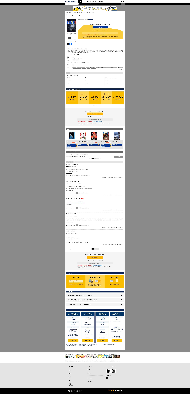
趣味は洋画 (79, 183)
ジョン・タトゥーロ (92, 67)
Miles (76, 216)
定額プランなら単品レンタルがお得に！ (103, 354)
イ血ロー (79, 166)
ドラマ (84, 20)
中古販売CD (95, 1)
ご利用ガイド (114, 3)
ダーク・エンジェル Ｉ (115, 141)
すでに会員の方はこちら (105, 29)
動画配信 (101, 1)
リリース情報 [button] (89, 3)
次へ (100, 158)
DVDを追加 (68, 144)
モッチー (76, 233)
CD (69, 369)
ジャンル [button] (82, 3)
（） (75, 41)
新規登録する (73, 340)
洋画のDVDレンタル (79, 12)
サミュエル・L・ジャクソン (81, 67)
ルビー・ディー (103, 67)
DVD (80, 1)
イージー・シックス (92, 141)
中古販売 (70, 384)
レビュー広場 (89, 378)
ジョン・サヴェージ (93, 68)
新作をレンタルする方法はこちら (102, 34)
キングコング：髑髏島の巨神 (105, 141)
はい (77, 175)
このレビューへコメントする (118, 177)
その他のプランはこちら (96, 29)
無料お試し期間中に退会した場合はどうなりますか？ (80, 295)
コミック (89, 1)
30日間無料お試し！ (100, 27)
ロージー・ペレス (108, 67)
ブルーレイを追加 (69, 146)
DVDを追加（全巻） (114, 144)
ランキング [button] (95, 3)
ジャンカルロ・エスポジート (77, 68)
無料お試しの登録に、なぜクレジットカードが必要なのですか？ (82, 300)
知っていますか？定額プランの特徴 (91, 354)
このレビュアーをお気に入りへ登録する (107, 177)
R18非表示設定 (71, 385)
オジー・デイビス (114, 67)
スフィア (68, 141)
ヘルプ (119, 3)
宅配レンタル (70, 382)
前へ (89, 158)
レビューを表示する (68, 204)
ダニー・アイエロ (74, 67)
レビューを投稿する (118, 156)
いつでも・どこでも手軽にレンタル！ (70, 354)
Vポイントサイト (90, 381)
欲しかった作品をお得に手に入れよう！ (81, 354)
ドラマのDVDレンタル (85, 12)
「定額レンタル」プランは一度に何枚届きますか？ (79, 304)
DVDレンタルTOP (68, 12)
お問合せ (88, 373)
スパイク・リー (74, 64)
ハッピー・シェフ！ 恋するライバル (83, 141)
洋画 (81, 20)
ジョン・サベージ (98, 67)
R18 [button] (122, 3)
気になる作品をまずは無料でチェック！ (114, 354)
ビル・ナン (87, 67)
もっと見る (121, 69)
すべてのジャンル (73, 12)
